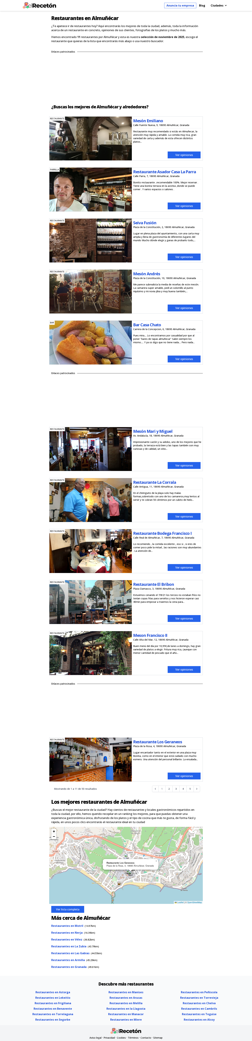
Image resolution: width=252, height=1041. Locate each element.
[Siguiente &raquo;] (197, 789)
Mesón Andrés (146, 273)
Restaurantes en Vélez (66, 939)
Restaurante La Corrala (154, 482)
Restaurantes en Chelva (199, 1003)
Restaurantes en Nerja (67, 933)
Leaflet (180, 902)
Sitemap (158, 1037)
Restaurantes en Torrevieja (199, 998)
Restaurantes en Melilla (126, 1003)
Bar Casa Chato (147, 324)
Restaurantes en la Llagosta (125, 1009)
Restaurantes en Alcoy (199, 1019)
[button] (130, 874)
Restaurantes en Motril (67, 926)
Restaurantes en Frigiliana (53, 1003)
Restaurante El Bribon (153, 584)
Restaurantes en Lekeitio (52, 998)
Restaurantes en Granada (69, 967)
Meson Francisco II (150, 635)
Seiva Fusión (144, 222)
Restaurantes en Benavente (53, 1009)
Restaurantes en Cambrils (199, 1009)
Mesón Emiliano (148, 120)
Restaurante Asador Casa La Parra (164, 171)
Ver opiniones (184, 155)
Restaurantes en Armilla (68, 960)
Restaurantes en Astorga (52, 992)
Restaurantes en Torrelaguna (52, 1014)
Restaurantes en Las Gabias (70, 953)
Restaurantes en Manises (126, 992)
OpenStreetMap (194, 902)
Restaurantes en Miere (126, 1019)
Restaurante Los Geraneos (157, 742)
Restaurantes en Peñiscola (199, 992)
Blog (202, 5)
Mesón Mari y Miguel (152, 431)
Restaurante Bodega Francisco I (162, 533)
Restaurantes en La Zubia (68, 946)
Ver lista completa (67, 909)
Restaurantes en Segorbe (52, 1019)
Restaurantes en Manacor (126, 1014)
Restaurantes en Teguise (199, 1014)
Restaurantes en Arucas (126, 998)
